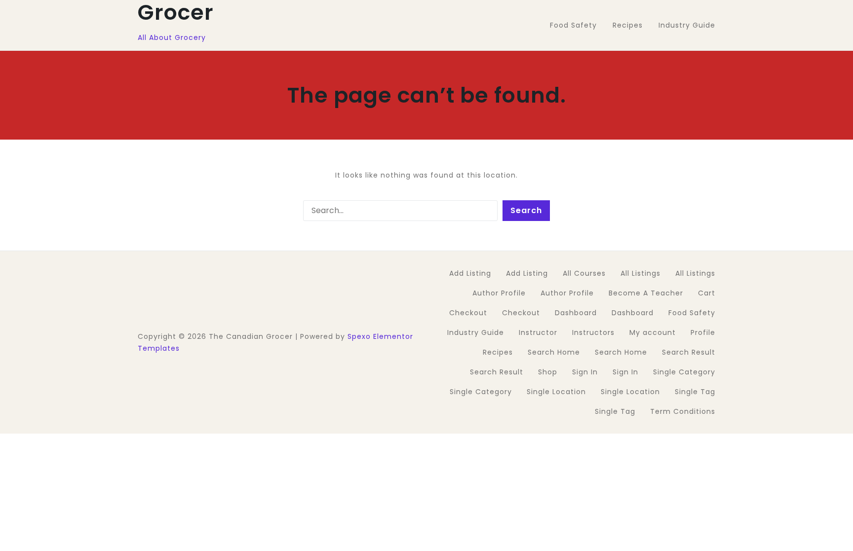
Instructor (538, 332)
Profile (703, 332)
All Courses (584, 273)
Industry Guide (475, 332)
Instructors (593, 332)
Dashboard (576, 313)
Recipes (498, 352)
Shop (547, 372)
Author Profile (499, 293)
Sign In (585, 372)
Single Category (684, 372)
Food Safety (691, 313)
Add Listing (470, 273)
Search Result (688, 352)
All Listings (640, 273)
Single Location (556, 392)
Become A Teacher (646, 293)
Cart (706, 293)
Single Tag (695, 392)
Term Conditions (682, 411)
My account (652, 332)
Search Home (554, 352)
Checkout (468, 313)
